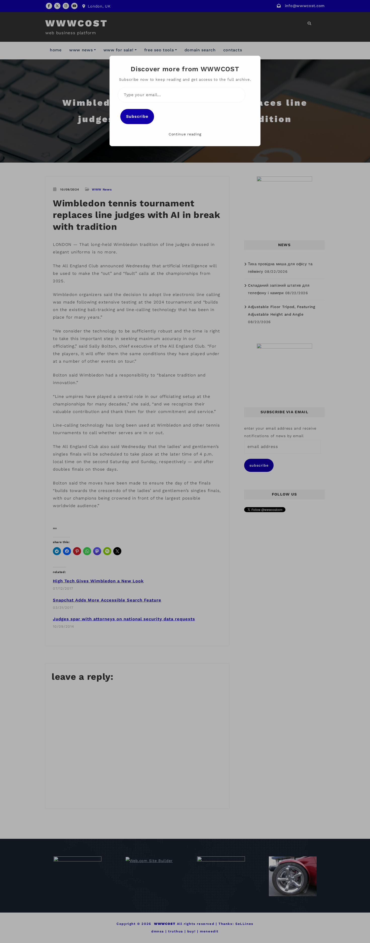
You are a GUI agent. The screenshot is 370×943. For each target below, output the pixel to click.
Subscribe (137, 116)
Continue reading (185, 134)
